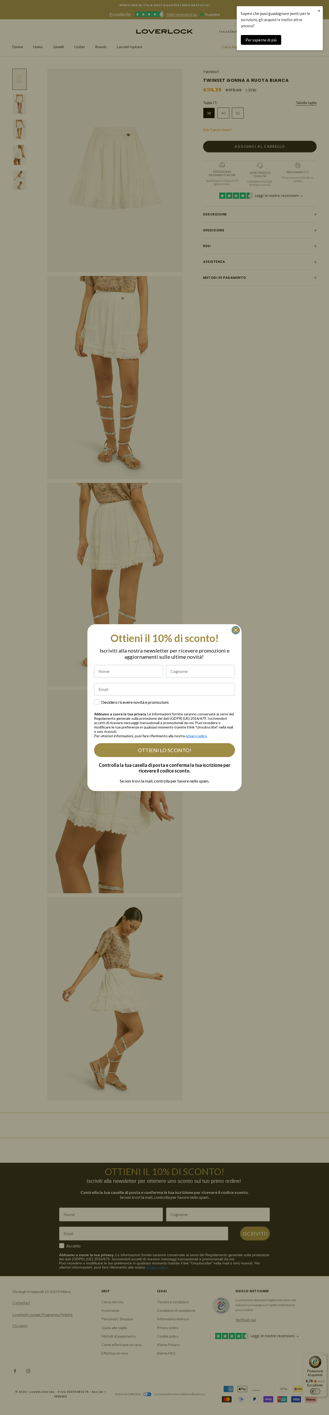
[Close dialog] (236, 630)
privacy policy (196, 736)
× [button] (319, 10)
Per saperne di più (261, 39)
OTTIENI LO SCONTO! (164, 750)
